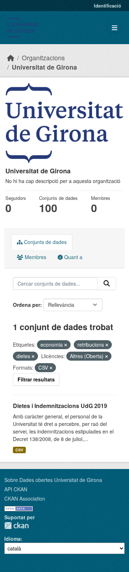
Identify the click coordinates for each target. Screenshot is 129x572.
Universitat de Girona (44, 66)
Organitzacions (43, 57)
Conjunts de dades (45, 241)
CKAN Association (24, 498)
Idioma (12, 538)
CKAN (16, 525)
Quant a (72, 257)
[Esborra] (65, 345)
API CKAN (15, 489)
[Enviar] (106, 283)
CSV (19, 450)
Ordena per (26, 304)
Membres (34, 257)
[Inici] (10, 57)
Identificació (107, 5)
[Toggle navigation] (114, 28)
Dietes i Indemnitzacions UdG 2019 (60, 406)
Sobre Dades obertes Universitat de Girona (53, 479)
